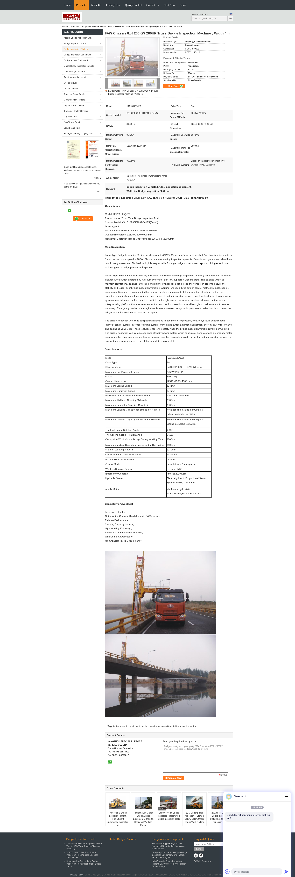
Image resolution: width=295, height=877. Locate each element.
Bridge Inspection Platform (93, 26)
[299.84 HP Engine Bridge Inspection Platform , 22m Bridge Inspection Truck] (220, 802)
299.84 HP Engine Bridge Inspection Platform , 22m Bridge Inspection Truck (220, 817)
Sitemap (206, 861)
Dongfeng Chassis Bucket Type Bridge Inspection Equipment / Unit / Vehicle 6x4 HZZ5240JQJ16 (169, 855)
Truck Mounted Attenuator (76, 77)
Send (198, 849)
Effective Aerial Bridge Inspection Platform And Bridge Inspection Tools (169, 816)
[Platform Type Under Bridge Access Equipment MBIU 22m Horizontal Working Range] (143, 802)
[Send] (286, 871)
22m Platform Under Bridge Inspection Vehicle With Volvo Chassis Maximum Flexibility (84, 846)
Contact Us (152, 5)
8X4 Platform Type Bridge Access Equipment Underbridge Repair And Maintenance (168, 846)
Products (81, 5)
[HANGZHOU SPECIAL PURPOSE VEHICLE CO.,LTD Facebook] (201, 855)
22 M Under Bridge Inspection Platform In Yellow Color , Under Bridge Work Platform (195, 817)
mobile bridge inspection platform (156, 726)
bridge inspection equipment (126, 726)
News (183, 5)
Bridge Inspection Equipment (77, 55)
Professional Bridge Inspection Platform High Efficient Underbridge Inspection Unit (118, 819)
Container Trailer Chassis (76, 111)
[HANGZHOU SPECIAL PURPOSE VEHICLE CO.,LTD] (72, 17)
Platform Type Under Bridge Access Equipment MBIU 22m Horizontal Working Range (143, 819)
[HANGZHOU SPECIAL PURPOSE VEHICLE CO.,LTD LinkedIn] (196, 855)
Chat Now (169, 5)
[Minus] (286, 796)
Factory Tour (113, 5)
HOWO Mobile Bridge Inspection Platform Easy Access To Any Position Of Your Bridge (169, 864)
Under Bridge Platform (74, 71)
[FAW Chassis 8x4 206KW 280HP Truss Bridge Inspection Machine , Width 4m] (132, 57)
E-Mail (197, 861)
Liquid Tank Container (74, 105)
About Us (96, 5)
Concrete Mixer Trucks (74, 100)
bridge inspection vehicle (184, 726)
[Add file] (227, 871)
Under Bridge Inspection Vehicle (79, 66)
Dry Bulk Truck (71, 117)
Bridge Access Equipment (76, 60)
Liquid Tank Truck (72, 128)
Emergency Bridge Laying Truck (79, 133)
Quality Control (133, 5)
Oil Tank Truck (70, 83)
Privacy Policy (76, 875)
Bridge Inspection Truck (75, 43)
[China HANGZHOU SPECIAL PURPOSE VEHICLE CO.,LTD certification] (73, 149)
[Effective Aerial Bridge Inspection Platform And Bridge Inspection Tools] (169, 802)
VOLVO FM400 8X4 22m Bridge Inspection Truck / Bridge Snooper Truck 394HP (82, 855)
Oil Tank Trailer (71, 88)
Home (68, 5)
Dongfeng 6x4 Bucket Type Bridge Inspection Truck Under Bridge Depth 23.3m (83, 864)
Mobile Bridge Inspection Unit (77, 38)
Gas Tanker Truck (72, 122)
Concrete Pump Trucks (74, 94)
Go (230, 18)
